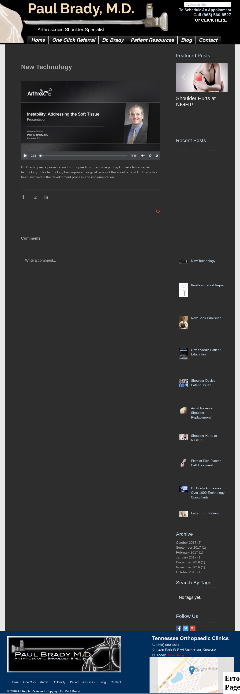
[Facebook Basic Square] (178, 628)
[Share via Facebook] (23, 197)
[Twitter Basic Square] (185, 628)
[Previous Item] (183, 77)
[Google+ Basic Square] (192, 628)
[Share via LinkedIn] (46, 197)
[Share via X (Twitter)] (35, 197)
